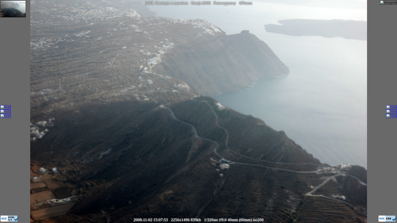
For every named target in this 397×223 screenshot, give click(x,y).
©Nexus (245, 3)
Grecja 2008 (200, 3)
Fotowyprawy (225, 3)
